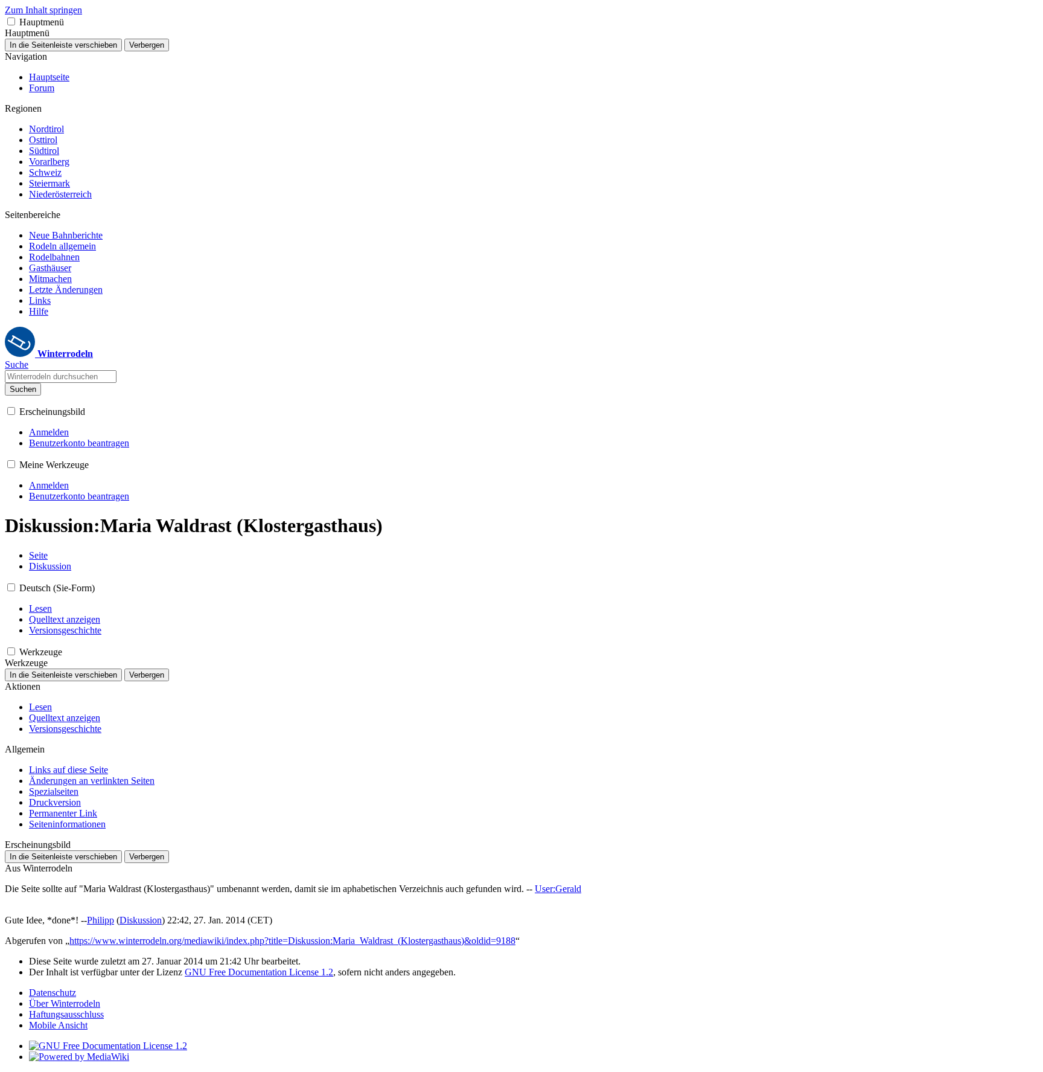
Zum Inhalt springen (43, 10)
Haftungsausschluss (66, 1014)
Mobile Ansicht (58, 1025)
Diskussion (141, 920)
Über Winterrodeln (64, 1003)
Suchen (23, 389)
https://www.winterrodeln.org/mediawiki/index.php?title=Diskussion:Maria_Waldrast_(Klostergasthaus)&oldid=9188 (292, 941)
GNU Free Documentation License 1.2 (259, 972)
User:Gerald (558, 889)
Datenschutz (52, 992)
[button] (11, 21)
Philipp (100, 920)
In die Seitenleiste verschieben (63, 45)
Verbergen (146, 45)
